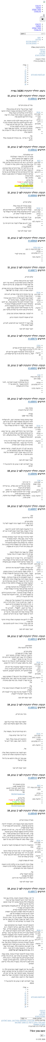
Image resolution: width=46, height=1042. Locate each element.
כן (44, 1035)
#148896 (32, 473)
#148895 (32, 401)
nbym (39, 930)
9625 (39, 161)
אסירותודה (31, 1020)
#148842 (32, 149)
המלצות (38, 7)
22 (25, 73)
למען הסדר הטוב (39, 1022)
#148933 (32, 778)
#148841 (32, 98)
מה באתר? (37, 11)
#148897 (32, 509)
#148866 (32, 195)
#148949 (32, 813)
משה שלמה (37, 247)
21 (25, 71)
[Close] (42, 19)
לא (42, 1035)
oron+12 (25, 1022)
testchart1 (23, 1020)
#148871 (32, 270)
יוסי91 (39, 112)
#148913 (32, 639)
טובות (39, 345)
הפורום (43, 51)
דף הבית (38, 6)
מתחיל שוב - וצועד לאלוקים (10, 1020)
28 (25, 84)
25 (25, 78)
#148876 (32, 338)
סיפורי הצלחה (36, 9)
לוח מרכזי (42, 53)
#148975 (32, 891)
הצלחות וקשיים (40, 55)
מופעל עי (42, 1024)
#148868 (32, 240)
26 (25, 80)
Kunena (36, 1024)
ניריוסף (31, 1022)
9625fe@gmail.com (26, 188)
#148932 (32, 707)
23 (25, 74)
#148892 (32, 368)
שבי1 (39, 375)
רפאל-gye (18, 1022)
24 (25, 76)
